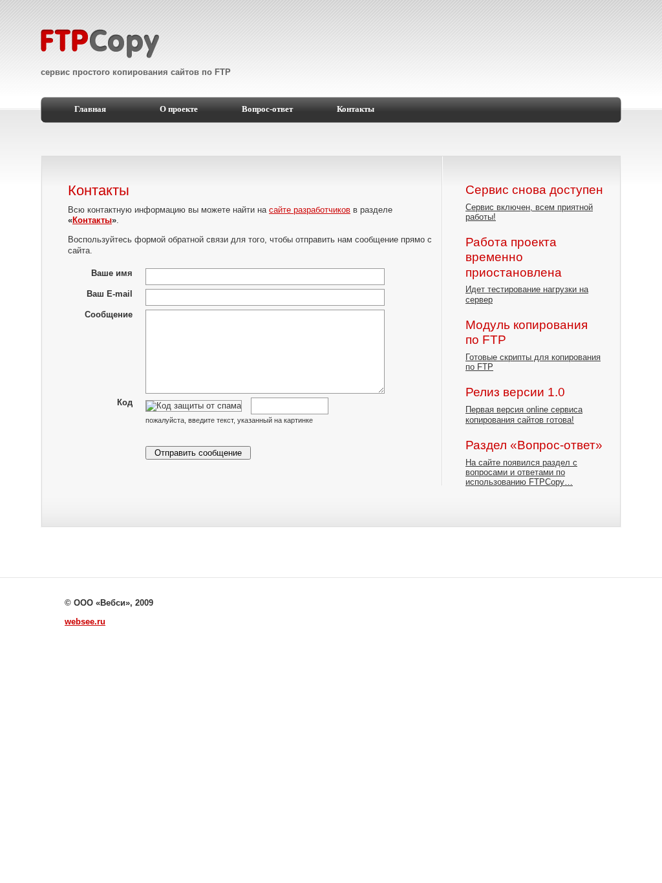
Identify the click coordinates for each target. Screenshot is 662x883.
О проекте (179, 109)
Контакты (355, 109)
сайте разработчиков (309, 210)
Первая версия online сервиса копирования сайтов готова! (523, 414)
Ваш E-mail (110, 294)
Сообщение (109, 314)
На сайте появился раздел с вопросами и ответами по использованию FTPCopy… (521, 472)
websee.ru (85, 621)
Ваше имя (112, 273)
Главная (90, 109)
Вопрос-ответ (267, 109)
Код (125, 402)
